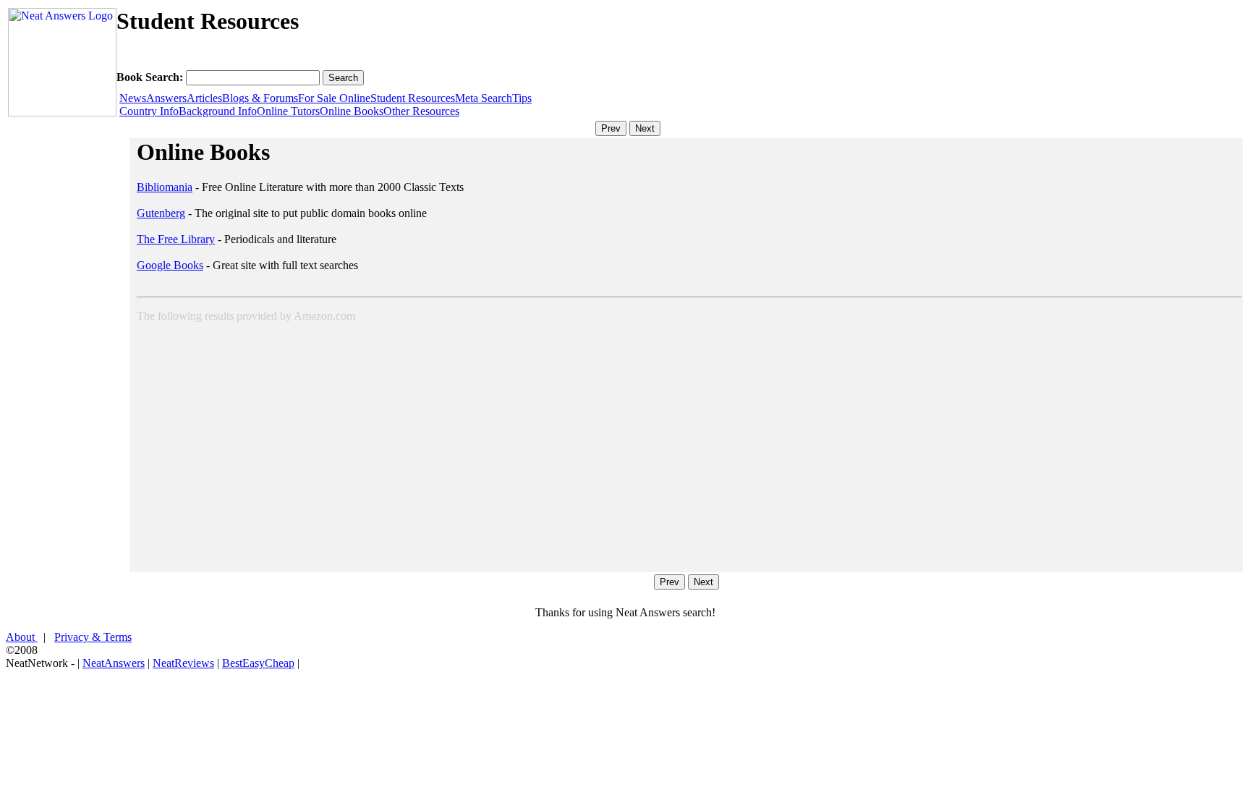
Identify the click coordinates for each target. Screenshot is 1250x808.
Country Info (149, 111)
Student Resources (412, 98)
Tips (522, 98)
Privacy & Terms (93, 637)
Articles (204, 98)
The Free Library (176, 239)
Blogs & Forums (260, 98)
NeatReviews (183, 663)
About (22, 637)
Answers (166, 98)
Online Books (351, 111)
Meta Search (483, 98)
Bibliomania (164, 187)
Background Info (218, 111)
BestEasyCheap (258, 663)
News (132, 98)
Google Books (170, 265)
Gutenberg (161, 213)
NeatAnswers (113, 663)
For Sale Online (334, 98)
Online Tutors (288, 111)
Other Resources (421, 111)
